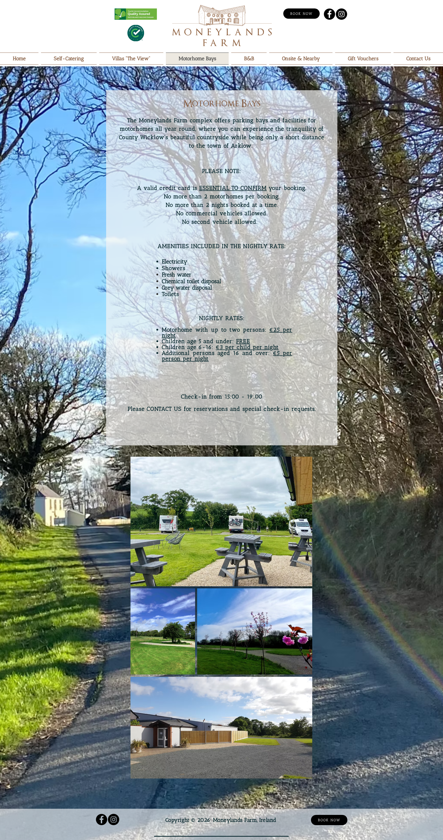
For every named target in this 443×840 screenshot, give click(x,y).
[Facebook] (329, 14)
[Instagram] (341, 14)
